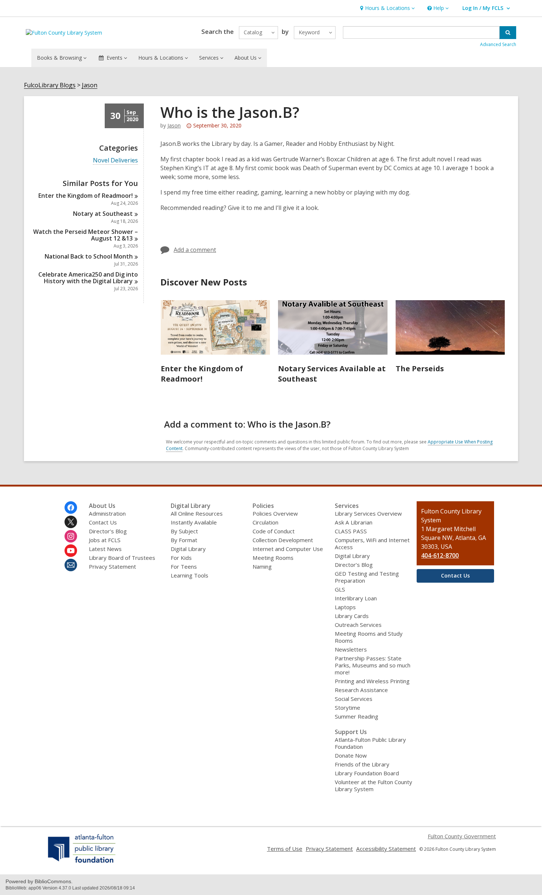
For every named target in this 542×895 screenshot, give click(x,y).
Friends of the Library (362, 764)
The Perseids (420, 368)
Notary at (103, 214)
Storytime (347, 707)
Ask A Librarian (353, 522)
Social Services (353, 698)
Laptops (345, 607)
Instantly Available (194, 522)
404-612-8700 (440, 555)
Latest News (105, 548)
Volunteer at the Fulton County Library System (373, 785)
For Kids (181, 557)
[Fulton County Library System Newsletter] (71, 565)
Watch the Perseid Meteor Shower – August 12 (85, 235)
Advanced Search (498, 44)
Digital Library (188, 548)
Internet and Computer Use (288, 548)
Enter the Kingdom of (85, 196)
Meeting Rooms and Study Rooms (369, 637)
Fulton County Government (462, 836)
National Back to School (89, 256)
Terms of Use (284, 848)
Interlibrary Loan (356, 598)
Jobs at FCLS (105, 540)
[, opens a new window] (82, 862)
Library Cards (352, 616)
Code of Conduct (274, 531)
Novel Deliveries (115, 160)
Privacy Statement (112, 566)
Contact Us (103, 522)
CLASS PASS (351, 531)
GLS (340, 589)
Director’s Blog (108, 531)
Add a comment (195, 250)
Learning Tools (189, 575)
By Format (184, 540)
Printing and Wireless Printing (372, 681)
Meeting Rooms (273, 557)
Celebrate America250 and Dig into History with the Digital (88, 277)
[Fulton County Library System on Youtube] (71, 550)
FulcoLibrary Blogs (50, 85)
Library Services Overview (368, 513)
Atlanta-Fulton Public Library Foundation (370, 743)
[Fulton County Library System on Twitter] (71, 522)
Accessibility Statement (386, 848)
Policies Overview (275, 513)
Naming (262, 566)
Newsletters (351, 649)
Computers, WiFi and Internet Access (372, 543)
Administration (107, 513)
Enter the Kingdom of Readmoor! (202, 374)
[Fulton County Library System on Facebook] (71, 507)
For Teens (184, 566)
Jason (89, 85)
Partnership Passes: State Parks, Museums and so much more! (372, 665)
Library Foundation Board (367, 773)
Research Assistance (361, 690)
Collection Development (283, 540)
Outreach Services (358, 624)
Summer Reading (356, 716)
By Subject (184, 531)
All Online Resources (197, 513)
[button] (386, 8)
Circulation (265, 522)
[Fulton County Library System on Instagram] (71, 536)
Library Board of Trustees (122, 557)
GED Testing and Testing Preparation (367, 577)
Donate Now (351, 755)
